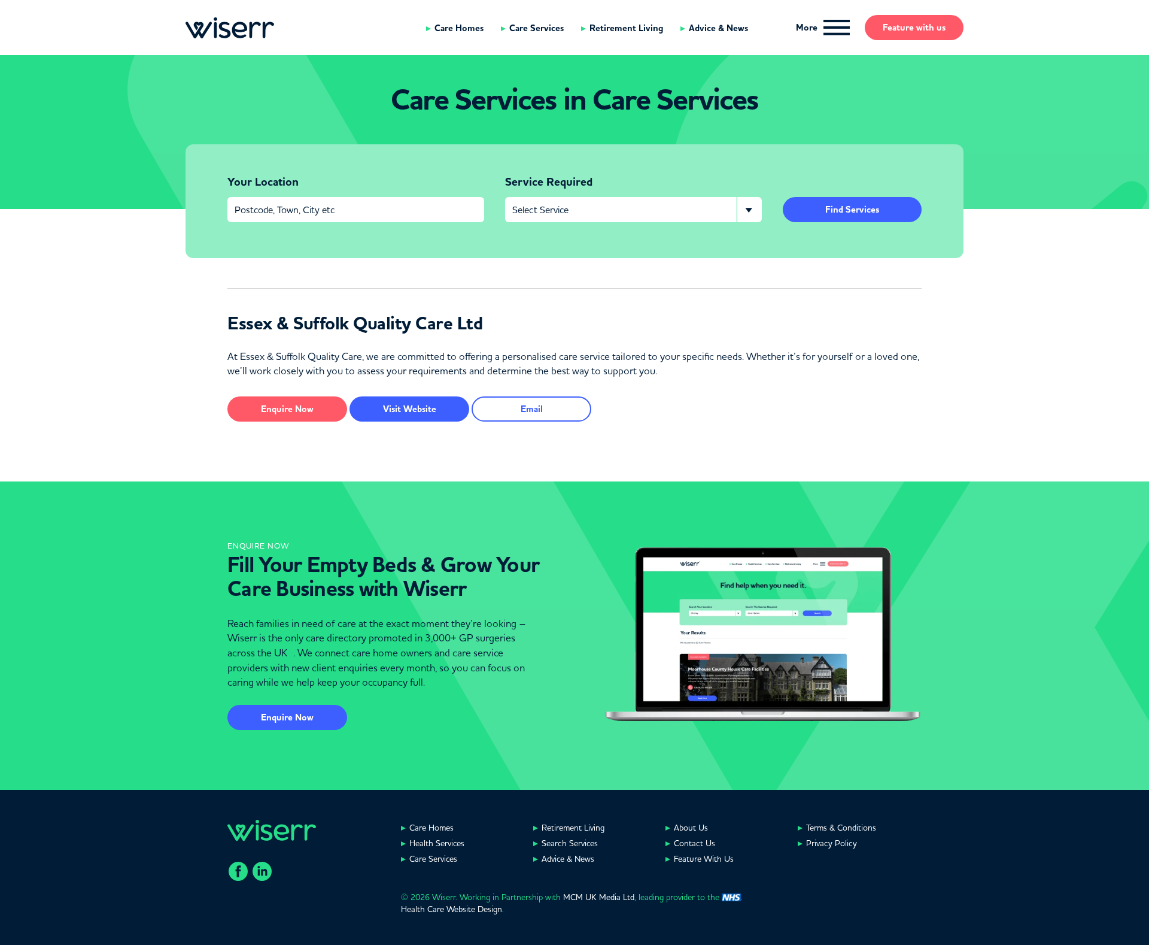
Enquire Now (287, 717)
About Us (691, 827)
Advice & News (718, 28)
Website (409, 409)
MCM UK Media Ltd (598, 897)
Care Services (536, 28)
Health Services (436, 843)
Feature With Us (704, 858)
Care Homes (459, 28)
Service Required (548, 182)
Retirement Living (626, 28)
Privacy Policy (831, 843)
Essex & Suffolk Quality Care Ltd (354, 323)
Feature (914, 28)
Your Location (263, 182)
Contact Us (694, 843)
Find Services (852, 210)
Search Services (570, 843)
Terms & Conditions (841, 827)
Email (532, 409)
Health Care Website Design (451, 909)
